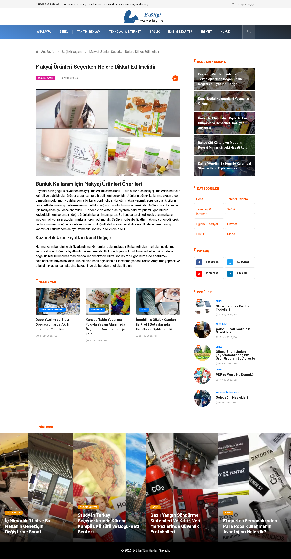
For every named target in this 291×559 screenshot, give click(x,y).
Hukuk (225, 31)
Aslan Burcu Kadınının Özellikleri (233, 330)
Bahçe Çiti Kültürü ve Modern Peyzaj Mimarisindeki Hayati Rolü (99, 4)
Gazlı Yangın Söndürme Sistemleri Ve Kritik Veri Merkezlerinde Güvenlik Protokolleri (175, 523)
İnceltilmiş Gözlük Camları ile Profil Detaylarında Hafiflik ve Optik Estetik (156, 324)
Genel (63, 31)
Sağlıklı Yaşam (72, 52)
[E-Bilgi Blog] (145, 16)
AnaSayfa (44, 31)
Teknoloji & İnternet (125, 31)
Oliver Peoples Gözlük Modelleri (232, 307)
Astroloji (221, 324)
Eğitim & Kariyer (180, 31)
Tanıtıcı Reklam (88, 31)
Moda (231, 234)
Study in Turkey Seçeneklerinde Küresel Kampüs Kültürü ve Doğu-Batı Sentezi (108, 523)
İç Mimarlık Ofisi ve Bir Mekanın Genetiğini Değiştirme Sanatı (28, 526)
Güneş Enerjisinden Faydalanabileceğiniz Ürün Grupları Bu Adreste (235, 354)
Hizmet (206, 31)
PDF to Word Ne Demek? (235, 374)
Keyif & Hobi (97, 310)
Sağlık (155, 31)
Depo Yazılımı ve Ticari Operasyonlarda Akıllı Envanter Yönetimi (53, 324)
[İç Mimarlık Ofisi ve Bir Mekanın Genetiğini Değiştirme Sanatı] (36, 487)
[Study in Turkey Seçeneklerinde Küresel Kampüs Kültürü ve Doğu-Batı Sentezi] (109, 487)
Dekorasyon (14, 513)
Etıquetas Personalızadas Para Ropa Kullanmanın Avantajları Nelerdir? (250, 526)
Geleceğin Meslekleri (232, 397)
